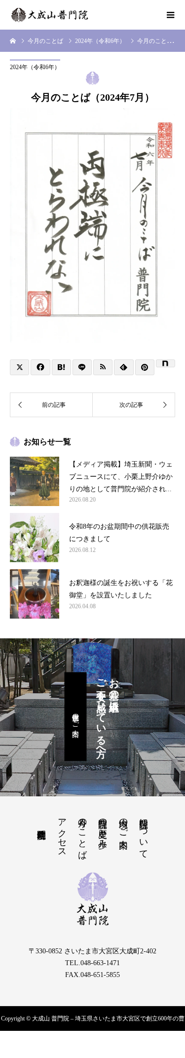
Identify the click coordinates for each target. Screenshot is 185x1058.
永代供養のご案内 (75, 717)
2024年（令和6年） (35, 67)
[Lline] (82, 367)
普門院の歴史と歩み (103, 828)
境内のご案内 (123, 823)
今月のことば (82, 833)
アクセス (62, 833)
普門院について (143, 833)
